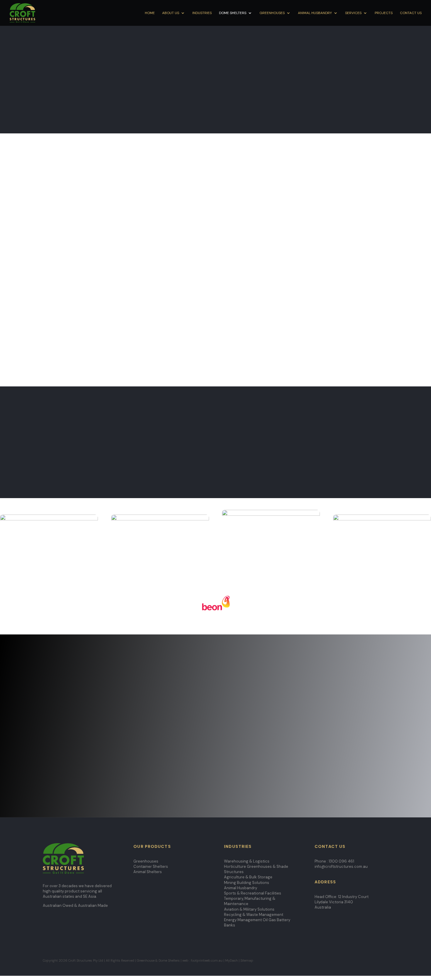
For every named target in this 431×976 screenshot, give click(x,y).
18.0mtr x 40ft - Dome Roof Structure (215, 344)
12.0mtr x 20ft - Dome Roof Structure (215, 280)
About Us (170, 13)
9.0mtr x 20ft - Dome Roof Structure (215, 237)
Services (353, 13)
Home (150, 13)
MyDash (231, 960)
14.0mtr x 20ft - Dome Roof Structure (215, 301)
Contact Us (411, 13)
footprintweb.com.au (207, 960)
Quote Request (320, 107)
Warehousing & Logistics (246, 861)
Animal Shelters (147, 871)
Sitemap (247, 960)
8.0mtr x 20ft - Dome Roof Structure (215, 215)
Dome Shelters (232, 13)
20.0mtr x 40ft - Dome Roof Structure (215, 366)
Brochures (57, 752)
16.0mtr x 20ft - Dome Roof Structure (215, 323)
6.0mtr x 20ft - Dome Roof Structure (215, 194)
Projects (384, 13)
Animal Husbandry (315, 13)
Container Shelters (150, 866)
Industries (202, 13)
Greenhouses (272, 13)
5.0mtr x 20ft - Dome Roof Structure (215, 172)
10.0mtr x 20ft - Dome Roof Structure (215, 258)
